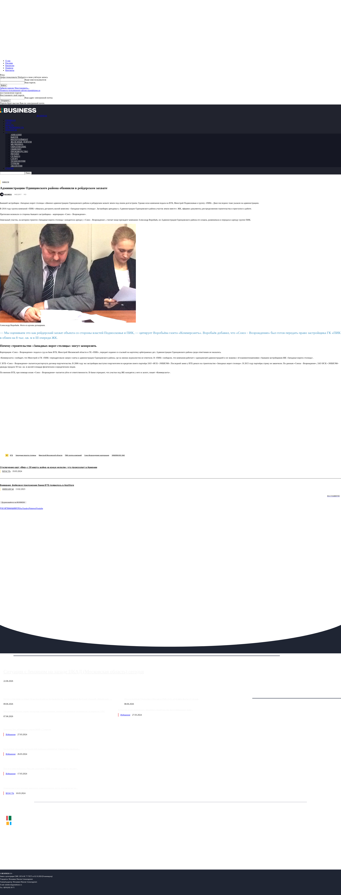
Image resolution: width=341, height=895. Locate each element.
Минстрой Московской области (50, 455)
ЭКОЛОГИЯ (16, 166)
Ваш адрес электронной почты (39, 98)
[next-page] (40, 498)
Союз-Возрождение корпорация (96, 455)
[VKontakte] (26, 859)
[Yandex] (33, 859)
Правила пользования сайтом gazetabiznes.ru (20, 90)
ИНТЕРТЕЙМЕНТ (19, 139)
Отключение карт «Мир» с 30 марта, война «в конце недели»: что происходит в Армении (48, 467)
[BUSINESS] (2, 194)
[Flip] (96, 447)
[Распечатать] (125, 447)
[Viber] (39, 447)
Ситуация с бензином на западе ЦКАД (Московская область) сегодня (73, 671)
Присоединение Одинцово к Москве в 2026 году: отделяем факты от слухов (161, 699)
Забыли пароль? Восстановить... (14, 88)
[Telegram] (58, 447)
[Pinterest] (67, 447)
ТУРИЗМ (15, 163)
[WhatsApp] (29, 447)
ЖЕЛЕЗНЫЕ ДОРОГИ (21, 142)
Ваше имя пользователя (35, 80)
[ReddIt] (77, 447)
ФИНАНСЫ (11, 130)
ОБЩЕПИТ (16, 149)
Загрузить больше (247, 695)
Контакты (9, 70)
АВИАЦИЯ (16, 135)
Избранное (125, 715)
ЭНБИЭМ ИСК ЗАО (118, 455)
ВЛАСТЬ (9, 125)
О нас (8, 61)
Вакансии (9, 65)
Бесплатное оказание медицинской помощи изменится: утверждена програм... (41, 749)
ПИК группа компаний (73, 455)
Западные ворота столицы (26, 455)
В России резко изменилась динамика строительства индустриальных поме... (155, 710)
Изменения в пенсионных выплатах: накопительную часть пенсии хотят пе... (40, 788)
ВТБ (11, 455)
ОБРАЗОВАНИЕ (18, 147)
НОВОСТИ (5, 182)
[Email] (106, 447)
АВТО (8, 123)
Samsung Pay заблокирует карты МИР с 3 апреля (27, 729)
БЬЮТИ (14, 137)
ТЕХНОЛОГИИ (18, 161)
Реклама (9, 63)
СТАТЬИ (9, 168)
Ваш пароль (30, 82)
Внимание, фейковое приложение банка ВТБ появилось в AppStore (37, 485)
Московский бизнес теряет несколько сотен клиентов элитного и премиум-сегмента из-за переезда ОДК (54, 711)
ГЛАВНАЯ (10, 120)
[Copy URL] (115, 447)
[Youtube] (41, 859)
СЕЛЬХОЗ (15, 156)
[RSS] (11, 859)
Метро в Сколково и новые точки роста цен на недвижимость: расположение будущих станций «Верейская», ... (57, 699)
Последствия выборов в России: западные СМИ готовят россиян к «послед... (40, 768)
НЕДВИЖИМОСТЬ (14, 127)
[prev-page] (13, 498)
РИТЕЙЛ (15, 154)
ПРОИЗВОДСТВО (19, 151)
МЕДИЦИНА (17, 144)
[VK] (48, 447)
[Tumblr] (86, 447)
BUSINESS (8, 194)
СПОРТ (14, 159)
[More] (134, 447)
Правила (9, 68)
